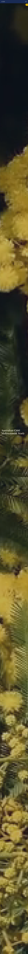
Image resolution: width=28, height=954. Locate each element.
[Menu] (26, 1)
